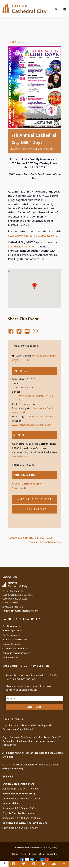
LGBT (15, 412)
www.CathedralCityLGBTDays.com (31, 424)
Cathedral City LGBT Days (40, 416)
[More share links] (64, 864)
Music (22, 412)
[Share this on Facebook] (14, 864)
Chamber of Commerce (14, 648)
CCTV (41, 853)
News (23, 853)
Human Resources (12, 643)
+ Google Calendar (34, 499)
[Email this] (54, 864)
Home (15, 853)
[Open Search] (56, 9)
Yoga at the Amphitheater (45, 541)
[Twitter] (19, 331)
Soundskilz (19, 488)
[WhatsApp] (35, 331)
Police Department (12, 630)
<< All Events (15, 42)
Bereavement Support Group (18, 793)
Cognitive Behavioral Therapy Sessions (24, 822)
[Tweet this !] (24, 864)
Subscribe (52, 853)
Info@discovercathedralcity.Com (21, 610)
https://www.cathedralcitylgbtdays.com (32, 235)
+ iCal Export (34, 509)
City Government (11, 626)
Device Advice (10, 803)
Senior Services (10, 657)
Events (32, 853)
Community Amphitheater (16, 652)
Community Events (43, 408)
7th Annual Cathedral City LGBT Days (30, 537)
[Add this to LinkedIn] (44, 864)
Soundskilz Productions (22, 246)
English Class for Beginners (18, 783)
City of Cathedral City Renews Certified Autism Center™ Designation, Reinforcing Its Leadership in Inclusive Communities (31, 741)
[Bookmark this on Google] (34, 864)
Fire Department (11, 635)
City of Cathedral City (26, 483)
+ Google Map (20, 456)
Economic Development (15, 639)
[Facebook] (11, 331)
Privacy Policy (50, 847)
